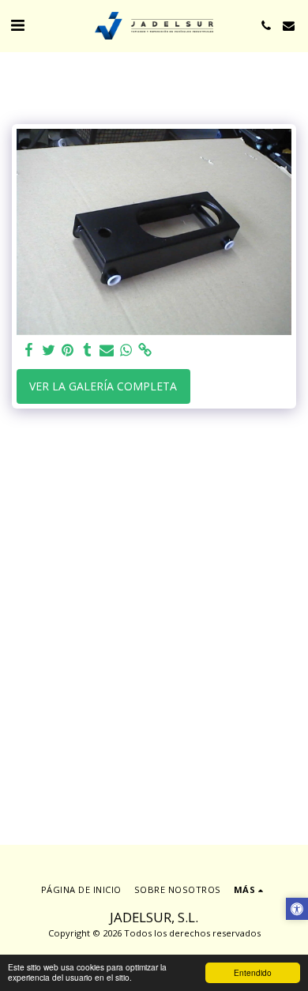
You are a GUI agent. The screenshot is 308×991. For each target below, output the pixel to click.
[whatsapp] (126, 350)
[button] (17, 25)
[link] (145, 350)
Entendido (253, 972)
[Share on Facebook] (29, 350)
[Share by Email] (107, 350)
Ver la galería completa (103, 386)
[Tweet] (49, 350)
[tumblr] (88, 350)
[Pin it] (68, 350)
